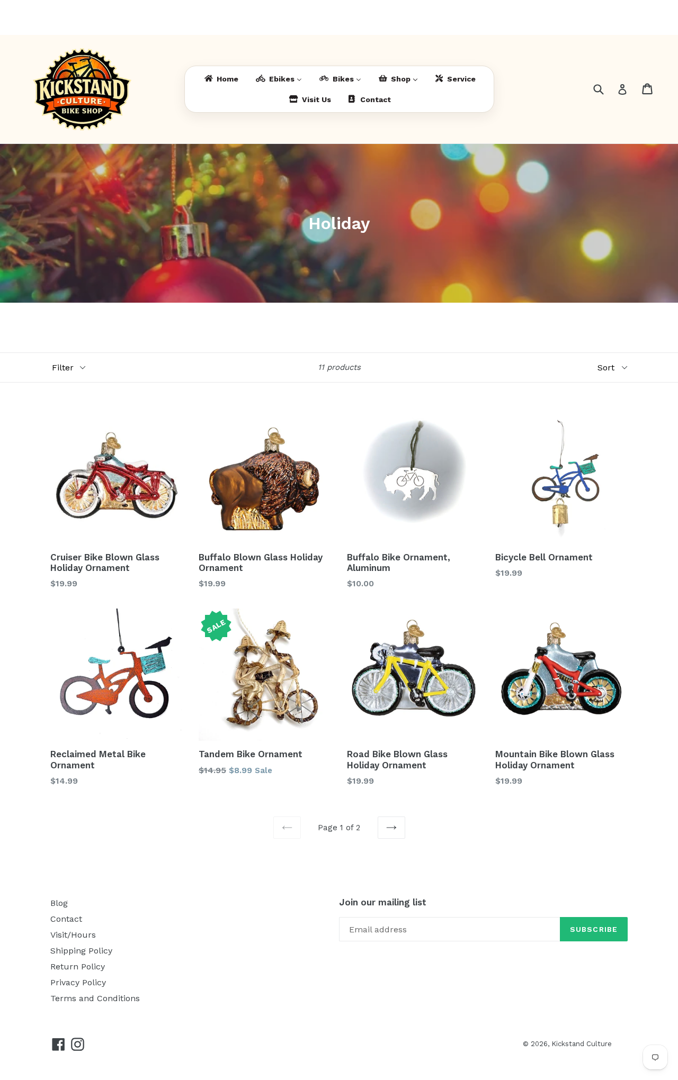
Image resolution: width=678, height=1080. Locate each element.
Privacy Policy (78, 982)
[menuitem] (220, 79)
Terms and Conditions (95, 998)
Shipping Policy (81, 951)
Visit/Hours (73, 935)
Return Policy (77, 966)
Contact (66, 919)
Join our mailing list (382, 902)
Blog (59, 903)
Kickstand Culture (581, 1044)
